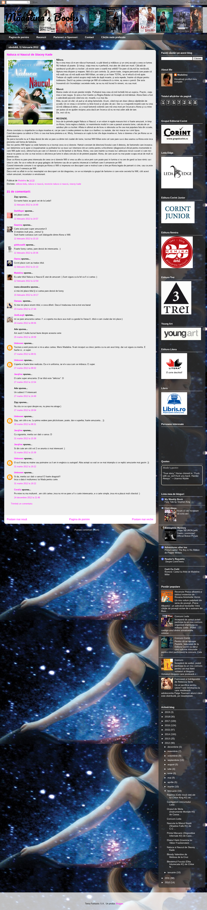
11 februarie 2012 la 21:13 (26, 267)
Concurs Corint (182, 638)
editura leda (21, 184)
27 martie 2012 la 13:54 (25, 382)
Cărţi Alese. (171, 508)
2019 (168, 712)
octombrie (173, 755)
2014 (168, 734)
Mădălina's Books (41, 17)
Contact (89, 37)
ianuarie (172, 872)
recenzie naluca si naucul (56, 184)
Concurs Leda (182, 616)
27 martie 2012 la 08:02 (25, 368)
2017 (168, 721)
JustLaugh (19, 315)
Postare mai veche (142, 519)
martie (171, 786)
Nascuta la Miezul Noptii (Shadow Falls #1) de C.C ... (179, 826)
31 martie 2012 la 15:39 (25, 438)
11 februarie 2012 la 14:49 (26, 205)
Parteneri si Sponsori (65, 37)
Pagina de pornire (19, 37)
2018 (168, 716)
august (171, 764)
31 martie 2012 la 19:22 (25, 466)
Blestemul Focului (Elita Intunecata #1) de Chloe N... (180, 864)
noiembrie (173, 751)
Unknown (18, 343)
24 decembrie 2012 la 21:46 (27, 497)
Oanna (17, 259)
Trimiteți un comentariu (21, 503)
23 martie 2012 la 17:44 (25, 309)
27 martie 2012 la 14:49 (25, 396)
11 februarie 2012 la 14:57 (26, 219)
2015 (168, 729)
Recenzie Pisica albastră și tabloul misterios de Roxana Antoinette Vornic (188, 594)
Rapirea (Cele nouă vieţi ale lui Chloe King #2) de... (181, 796)
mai (170, 777)
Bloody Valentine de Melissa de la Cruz (177, 855)
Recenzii (41, 37)
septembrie (174, 760)
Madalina (18, 273)
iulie (170, 769)
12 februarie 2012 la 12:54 (26, 281)
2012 (168, 743)
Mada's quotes (170, 467)
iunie (170, 773)
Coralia (17, 489)
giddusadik (19, 245)
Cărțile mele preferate (113, 37)
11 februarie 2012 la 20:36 (26, 253)
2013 (168, 738)
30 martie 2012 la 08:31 (25, 424)
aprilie (171, 782)
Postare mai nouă (17, 519)
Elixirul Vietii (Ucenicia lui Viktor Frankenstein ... (179, 841)
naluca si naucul (35, 184)
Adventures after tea (176, 547)
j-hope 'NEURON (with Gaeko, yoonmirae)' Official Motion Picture (187, 533)
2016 (168, 725)
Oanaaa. (18, 301)
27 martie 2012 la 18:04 (25, 410)
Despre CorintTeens (174, 561)
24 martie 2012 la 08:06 (25, 323)
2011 (167, 878)
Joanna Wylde (181, 478)
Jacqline (18, 374)
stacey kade (75, 184)
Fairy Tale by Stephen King (177, 502)
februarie (172, 791)
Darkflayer (19, 211)
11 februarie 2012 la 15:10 (26, 238)
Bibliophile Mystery (175, 528)
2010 (168, 882)
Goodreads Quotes (194, 484)
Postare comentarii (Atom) (87, 530)
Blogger (119, 903)
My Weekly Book (174, 499)
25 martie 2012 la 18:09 (25, 337)
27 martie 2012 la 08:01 (25, 354)
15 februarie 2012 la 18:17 (26, 295)
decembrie (173, 747)
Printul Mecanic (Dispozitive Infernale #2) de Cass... (181, 834)
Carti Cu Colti (172, 569)
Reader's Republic (175, 559)
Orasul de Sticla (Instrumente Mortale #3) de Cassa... (181, 812)
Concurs (179, 660)
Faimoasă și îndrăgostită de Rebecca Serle (187, 680)
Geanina (18, 225)
